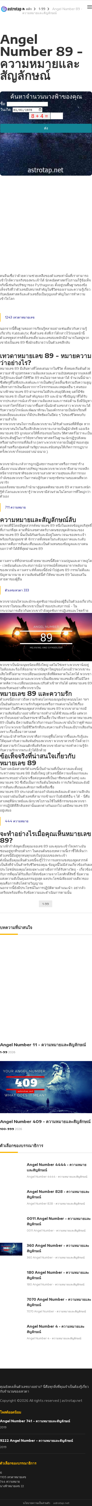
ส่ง (46, 128)
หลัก (29, 9)
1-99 (42, 9)
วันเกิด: (6, 109)
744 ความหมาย (10, 1481)
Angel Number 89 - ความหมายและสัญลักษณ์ (52, 11)
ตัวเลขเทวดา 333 (17, 590)
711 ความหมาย (15, 507)
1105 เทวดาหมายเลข (13, 1477)
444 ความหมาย (16, 821)
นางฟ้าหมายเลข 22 (12, 1486)
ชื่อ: (3, 103)
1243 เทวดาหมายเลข (20, 317)
